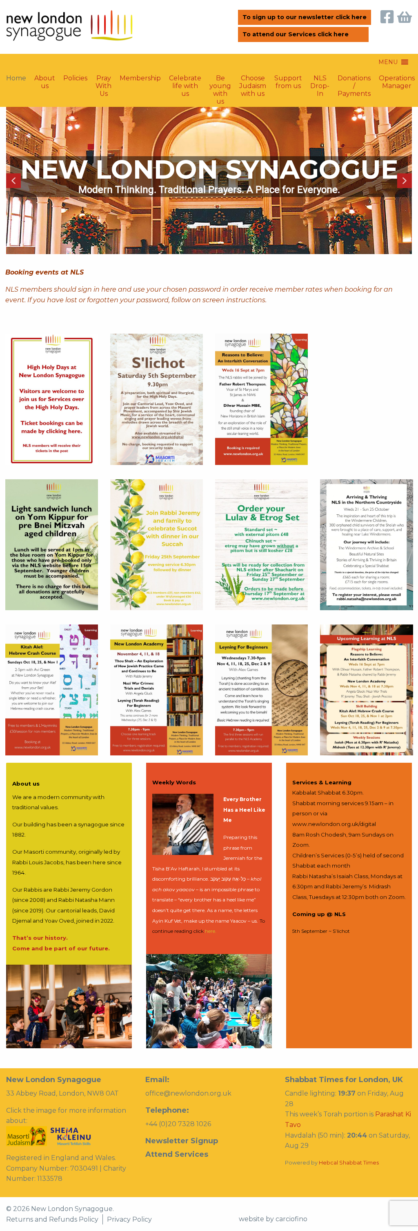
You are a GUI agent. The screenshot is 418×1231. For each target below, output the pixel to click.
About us (44, 82)
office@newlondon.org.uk (188, 1093)
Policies (75, 78)
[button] (388, 62)
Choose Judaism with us (252, 84)
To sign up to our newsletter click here (304, 17)
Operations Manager (397, 82)
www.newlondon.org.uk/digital (334, 824)
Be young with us (220, 84)
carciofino (291, 1219)
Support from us (288, 82)
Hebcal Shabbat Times (349, 1163)
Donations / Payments (354, 84)
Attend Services (176, 1154)
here (108, 289)
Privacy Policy (129, 1219)
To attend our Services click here (295, 34)
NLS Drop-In (319, 84)
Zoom (300, 844)
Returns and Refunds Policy (52, 1219)
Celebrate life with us (185, 84)
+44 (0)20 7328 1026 (178, 1124)
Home (16, 78)
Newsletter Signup (181, 1140)
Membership (140, 78)
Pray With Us (103, 84)
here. (210, 931)
